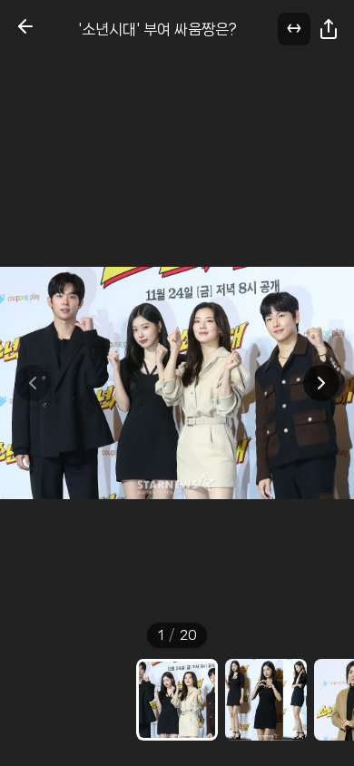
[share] (328, 29)
